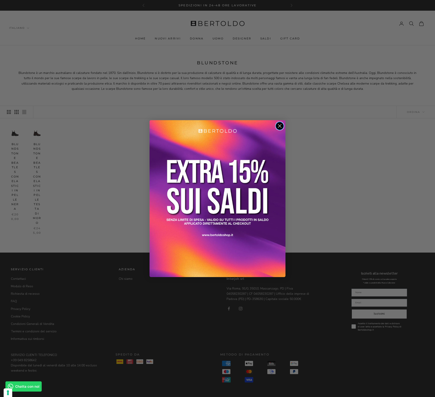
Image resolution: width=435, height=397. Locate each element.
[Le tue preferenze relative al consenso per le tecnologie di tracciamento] (8, 392)
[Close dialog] (280, 126)
